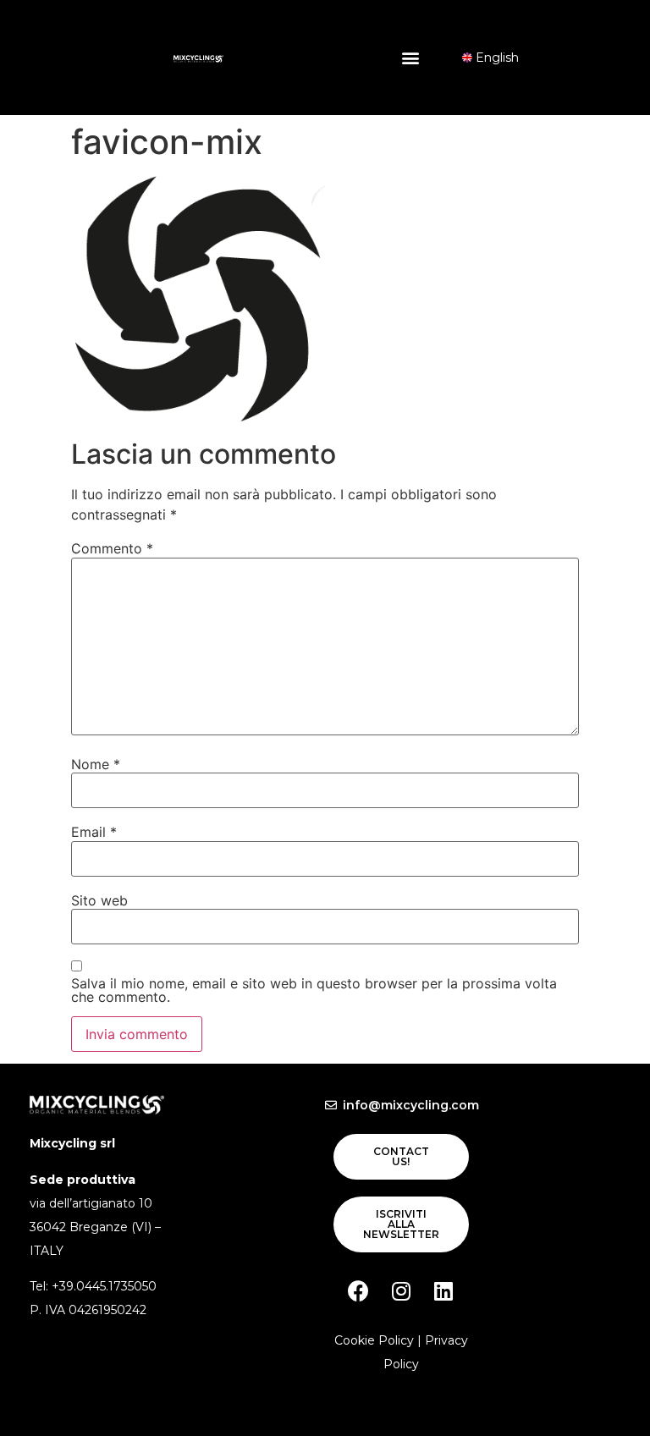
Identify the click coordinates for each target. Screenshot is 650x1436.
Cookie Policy (374, 1340)
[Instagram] (401, 1290)
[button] (411, 57)
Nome (95, 764)
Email (94, 832)
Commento (112, 548)
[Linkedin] (443, 1290)
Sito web (99, 900)
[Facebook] (359, 1290)
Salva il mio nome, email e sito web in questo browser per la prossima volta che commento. (314, 990)
